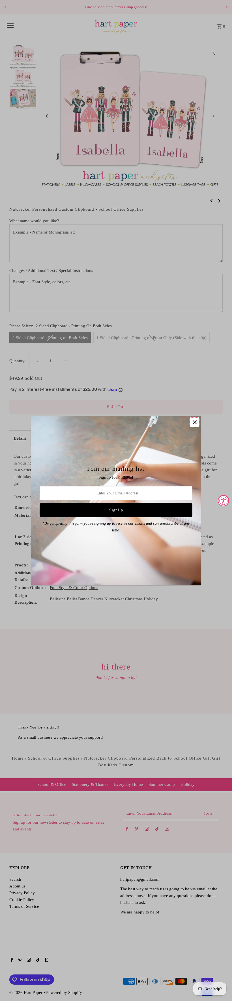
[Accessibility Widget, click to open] (223, 500)
